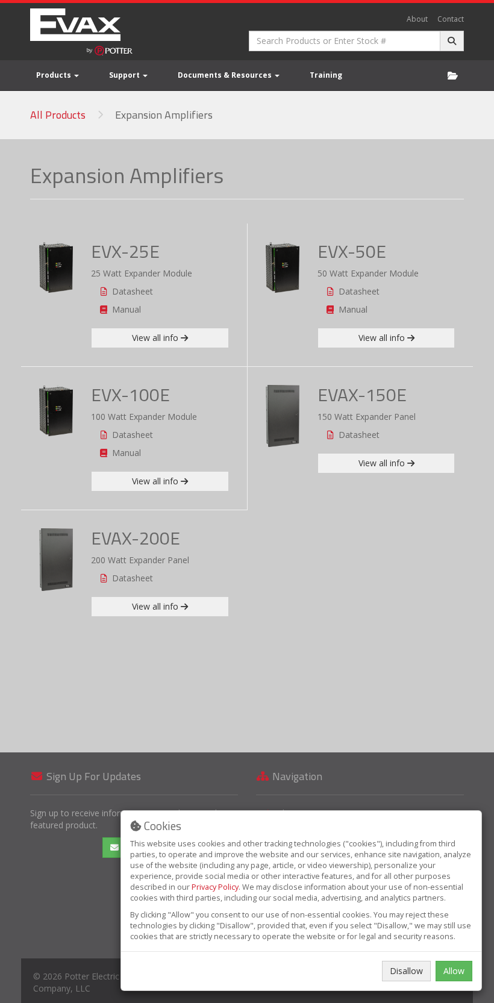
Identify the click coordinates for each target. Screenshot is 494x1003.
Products (54, 75)
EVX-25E (125, 251)
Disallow (406, 970)
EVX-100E (130, 394)
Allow (453, 970)
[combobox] (344, 41)
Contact (450, 19)
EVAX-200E (135, 538)
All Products (58, 115)
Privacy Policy (215, 887)
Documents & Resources (226, 75)
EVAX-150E (362, 394)
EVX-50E (351, 251)
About (417, 19)
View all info (156, 337)
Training (326, 75)
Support (125, 75)
